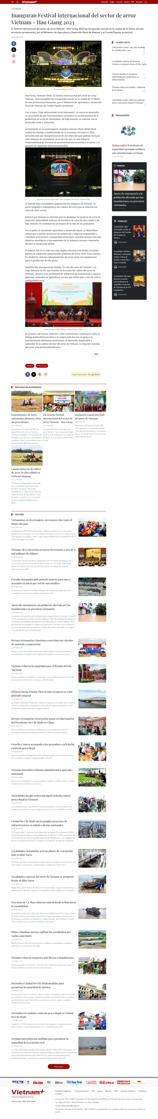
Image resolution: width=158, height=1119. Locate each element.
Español (127, 2)
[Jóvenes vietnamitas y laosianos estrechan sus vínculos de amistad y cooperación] (92, 647)
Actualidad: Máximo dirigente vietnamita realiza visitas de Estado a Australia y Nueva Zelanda (122, 257)
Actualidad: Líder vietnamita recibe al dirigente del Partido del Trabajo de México (122, 232)
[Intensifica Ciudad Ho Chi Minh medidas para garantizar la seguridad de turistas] (92, 990)
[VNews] (28, 1082)
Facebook (13, 43)
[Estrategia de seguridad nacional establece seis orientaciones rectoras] (129, 130)
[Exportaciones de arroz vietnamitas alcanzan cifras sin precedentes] (27, 401)
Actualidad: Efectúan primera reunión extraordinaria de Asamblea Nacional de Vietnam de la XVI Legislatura (122, 283)
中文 (132, 2)
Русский (139, 2)
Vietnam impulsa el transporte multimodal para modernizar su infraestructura (125, 77)
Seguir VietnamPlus (79, 374)
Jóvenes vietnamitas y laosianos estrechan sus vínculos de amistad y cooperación (42, 642)
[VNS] (74, 1082)
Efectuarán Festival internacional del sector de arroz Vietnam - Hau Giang (58, 418)
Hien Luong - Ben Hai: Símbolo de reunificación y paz (128, 48)
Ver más (19, 514)
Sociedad (16, 9)
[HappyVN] (139, 1082)
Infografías (123, 115)
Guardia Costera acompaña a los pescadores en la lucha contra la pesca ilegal (42, 746)
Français (119, 2)
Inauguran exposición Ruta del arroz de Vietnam (89, 416)
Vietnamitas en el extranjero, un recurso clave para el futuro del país (41, 521)
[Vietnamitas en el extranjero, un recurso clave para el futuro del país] (92, 527)
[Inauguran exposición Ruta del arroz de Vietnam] (90, 401)
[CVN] (91, 1082)
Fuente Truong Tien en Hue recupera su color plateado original (42, 693)
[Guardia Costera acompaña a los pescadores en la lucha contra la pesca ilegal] (92, 751)
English (112, 2)
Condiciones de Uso (81, 1091)
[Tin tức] (38, 1082)
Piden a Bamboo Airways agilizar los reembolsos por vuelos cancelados (41, 934)
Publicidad (142, 1091)
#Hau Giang (42, 365)
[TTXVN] (18, 1082)
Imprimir (13, 55)
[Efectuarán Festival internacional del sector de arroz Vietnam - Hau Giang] (58, 401)
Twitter (13, 49)
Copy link (13, 61)
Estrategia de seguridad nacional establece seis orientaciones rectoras (128, 149)
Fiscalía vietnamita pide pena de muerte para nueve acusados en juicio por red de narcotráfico (40, 581)
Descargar (58, 1066)
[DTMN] (106, 1082)
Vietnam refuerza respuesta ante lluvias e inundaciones (42, 957)
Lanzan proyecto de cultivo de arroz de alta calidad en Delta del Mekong (26, 472)
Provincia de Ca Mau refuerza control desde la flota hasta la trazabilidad (43, 904)
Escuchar (122, 242)
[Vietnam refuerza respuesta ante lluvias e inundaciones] (92, 965)
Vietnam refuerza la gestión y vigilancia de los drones (128, 88)
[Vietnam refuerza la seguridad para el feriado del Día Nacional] (92, 673)
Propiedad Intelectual (63, 1091)
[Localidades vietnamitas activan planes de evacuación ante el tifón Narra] (92, 858)
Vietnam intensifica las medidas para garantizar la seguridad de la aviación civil (39, 1040)
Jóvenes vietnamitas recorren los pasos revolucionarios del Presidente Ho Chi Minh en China (42, 720)
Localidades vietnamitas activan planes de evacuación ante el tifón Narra (42, 852)
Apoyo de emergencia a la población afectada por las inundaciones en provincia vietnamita (41, 607)
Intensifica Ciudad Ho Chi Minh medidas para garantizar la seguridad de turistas (37, 985)
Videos (121, 165)
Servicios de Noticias (128, 1091)
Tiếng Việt (104, 2)
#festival (30, 365)
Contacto (58, 1094)
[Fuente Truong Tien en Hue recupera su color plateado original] (92, 699)
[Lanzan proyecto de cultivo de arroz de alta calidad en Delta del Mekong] (27, 455)
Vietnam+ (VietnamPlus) (29, 2)
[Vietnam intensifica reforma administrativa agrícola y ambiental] (92, 777)
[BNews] (49, 1082)
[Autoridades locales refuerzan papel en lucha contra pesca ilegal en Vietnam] (92, 803)
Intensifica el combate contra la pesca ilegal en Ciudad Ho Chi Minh (42, 1015)
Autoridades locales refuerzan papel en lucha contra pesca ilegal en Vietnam (40, 797)
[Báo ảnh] (123, 1082)
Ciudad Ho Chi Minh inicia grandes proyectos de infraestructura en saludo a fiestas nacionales (39, 823)
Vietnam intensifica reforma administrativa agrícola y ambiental (42, 771)
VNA (116, 1091)
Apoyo (100, 1091)
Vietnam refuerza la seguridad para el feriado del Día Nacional (41, 668)
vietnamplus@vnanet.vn (70, 1105)
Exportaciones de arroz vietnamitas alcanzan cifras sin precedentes (26, 418)
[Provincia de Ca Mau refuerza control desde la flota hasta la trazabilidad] (92, 909)
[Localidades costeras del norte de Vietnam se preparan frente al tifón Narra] (92, 884)
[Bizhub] (58, 1082)
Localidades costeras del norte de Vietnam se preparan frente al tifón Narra (42, 878)
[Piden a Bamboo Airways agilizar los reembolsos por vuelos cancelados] (92, 939)
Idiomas (108, 1091)
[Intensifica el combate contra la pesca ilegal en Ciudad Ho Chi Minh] (92, 1020)
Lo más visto (123, 42)
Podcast (122, 221)
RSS (93, 1091)
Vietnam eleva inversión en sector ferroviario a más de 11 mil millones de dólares (43, 551)
